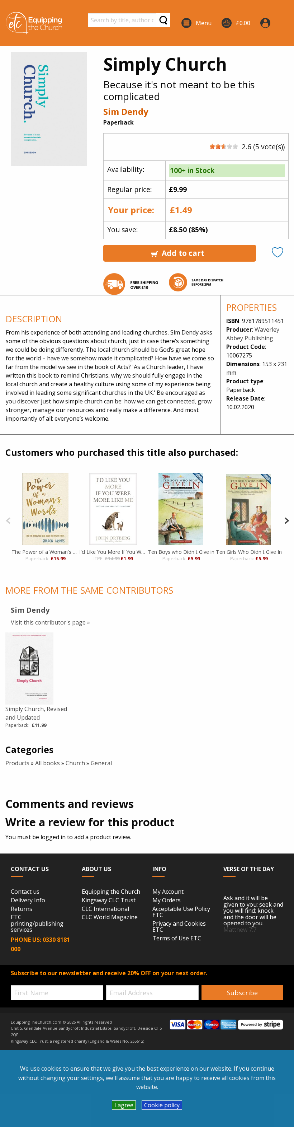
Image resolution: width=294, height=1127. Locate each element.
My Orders (166, 900)
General (101, 763)
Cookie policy (162, 1105)
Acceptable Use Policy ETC (181, 912)
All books (47, 763)
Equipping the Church (111, 892)
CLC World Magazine (110, 917)
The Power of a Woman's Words (45, 551)
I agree (123, 1105)
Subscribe (242, 992)
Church (75, 763)
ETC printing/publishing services (37, 923)
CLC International (105, 909)
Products (17, 763)
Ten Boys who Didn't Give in (181, 551)
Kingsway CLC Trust (109, 900)
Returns (21, 909)
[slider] (223, 146)
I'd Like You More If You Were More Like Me (113, 551)
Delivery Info (28, 900)
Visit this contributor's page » (50, 622)
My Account (168, 892)
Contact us (25, 892)
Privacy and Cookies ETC (179, 927)
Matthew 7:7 (239, 930)
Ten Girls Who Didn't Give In (249, 551)
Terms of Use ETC (176, 938)
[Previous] (8, 520)
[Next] (286, 520)
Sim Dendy (125, 111)
